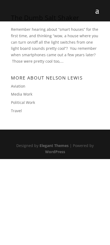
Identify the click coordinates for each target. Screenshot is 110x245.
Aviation (18, 86)
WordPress (55, 151)
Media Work (21, 94)
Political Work (23, 102)
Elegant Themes (54, 145)
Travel (16, 110)
